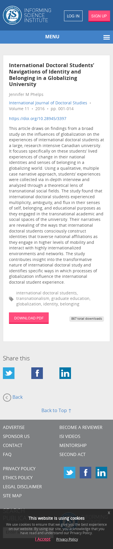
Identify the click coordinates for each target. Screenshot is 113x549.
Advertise (14, 428)
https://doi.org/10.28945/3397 (37, 119)
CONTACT (12, 446)
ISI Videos (69, 437)
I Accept (42, 539)
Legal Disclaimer (22, 487)
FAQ (7, 455)
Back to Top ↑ (56, 411)
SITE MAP (12, 496)
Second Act (72, 455)
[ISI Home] (28, 15)
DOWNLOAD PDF (28, 317)
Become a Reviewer (80, 428)
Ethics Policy (17, 478)
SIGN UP (99, 16)
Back (17, 397)
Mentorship (73, 446)
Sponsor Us (16, 437)
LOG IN (73, 16)
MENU (52, 37)
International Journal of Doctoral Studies (48, 103)
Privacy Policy (19, 469)
